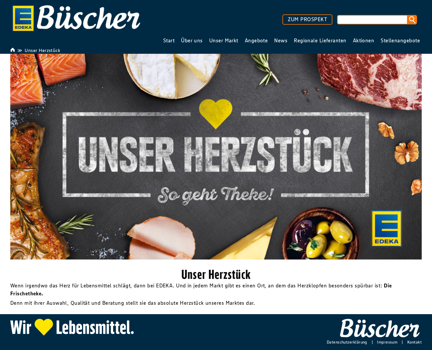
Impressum (387, 342)
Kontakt (414, 342)
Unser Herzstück (42, 50)
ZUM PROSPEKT (307, 19)
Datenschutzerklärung (347, 342)
